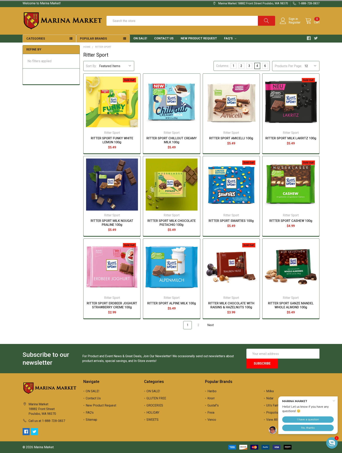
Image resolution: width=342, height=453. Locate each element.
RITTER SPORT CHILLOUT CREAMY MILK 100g (171, 140)
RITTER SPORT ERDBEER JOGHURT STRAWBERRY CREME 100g (112, 305)
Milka (270, 391)
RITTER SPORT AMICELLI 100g (231, 138)
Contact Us (164, 38)
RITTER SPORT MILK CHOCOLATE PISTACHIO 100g (171, 223)
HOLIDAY (152, 412)
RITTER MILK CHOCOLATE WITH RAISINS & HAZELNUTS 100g (231, 305)
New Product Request (199, 38)
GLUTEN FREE (156, 398)
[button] (332, 443)
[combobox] (190, 21)
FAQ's (229, 38)
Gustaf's (213, 405)
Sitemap (91, 420)
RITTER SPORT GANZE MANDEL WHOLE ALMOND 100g (291, 305)
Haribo (212, 391)
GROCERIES (154, 405)
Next (211, 325)
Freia (210, 412)
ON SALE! (140, 38)
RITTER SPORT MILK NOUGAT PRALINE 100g (112, 223)
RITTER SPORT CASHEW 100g (290, 221)
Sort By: (91, 66)
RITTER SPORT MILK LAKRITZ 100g (290, 138)
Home (86, 46)
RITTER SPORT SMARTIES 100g (231, 221)
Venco (211, 420)
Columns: (222, 66)
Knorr (211, 398)
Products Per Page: (288, 66)
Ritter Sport (103, 46)
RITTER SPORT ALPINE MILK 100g (171, 303)
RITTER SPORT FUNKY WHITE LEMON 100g (112, 140)
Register (294, 22)
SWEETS (152, 420)
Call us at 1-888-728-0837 (46, 421)
